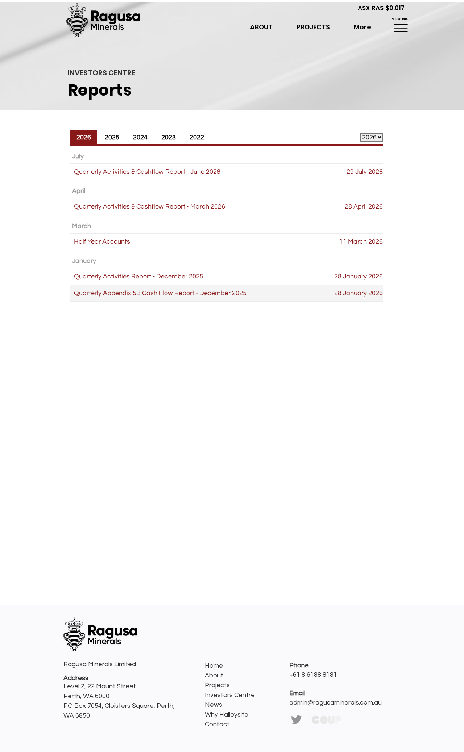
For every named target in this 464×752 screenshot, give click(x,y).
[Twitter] (296, 720)
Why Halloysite (226, 714)
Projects (217, 685)
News (213, 704)
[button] (313, 27)
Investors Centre (230, 695)
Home (214, 665)
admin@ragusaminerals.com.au (335, 702)
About (214, 675)
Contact (217, 724)
